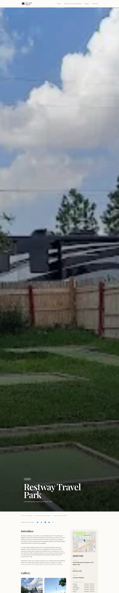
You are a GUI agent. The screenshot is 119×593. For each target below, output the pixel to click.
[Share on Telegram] (49, 522)
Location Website (78, 577)
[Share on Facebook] (37, 522)
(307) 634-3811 (77, 571)
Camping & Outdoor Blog (72, 3)
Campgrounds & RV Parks (43, 515)
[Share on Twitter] (41, 522)
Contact (95, 3)
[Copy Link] (52, 522)
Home (59, 3)
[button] (84, 540)
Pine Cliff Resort (26, 515)
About (87, 3)
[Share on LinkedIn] (45, 522)
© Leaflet (93, 551)
